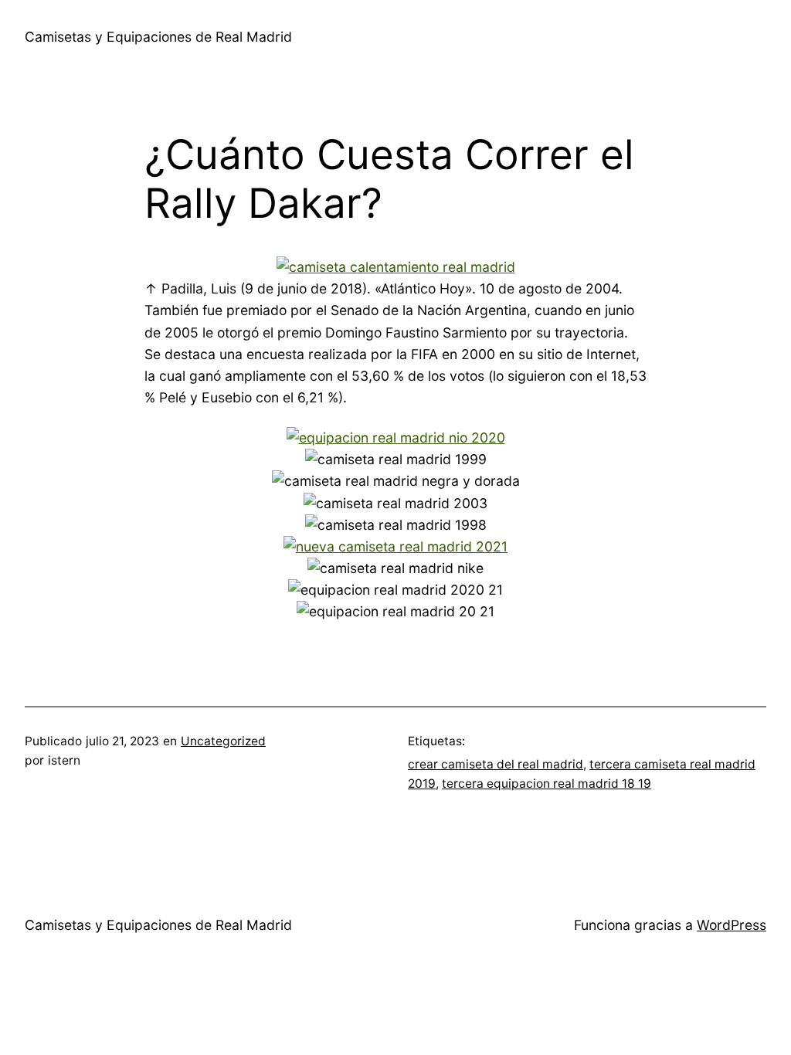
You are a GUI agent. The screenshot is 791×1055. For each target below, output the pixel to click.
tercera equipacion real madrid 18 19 (546, 783)
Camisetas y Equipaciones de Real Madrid (158, 37)
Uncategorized (223, 741)
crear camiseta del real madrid (495, 764)
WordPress (731, 925)
